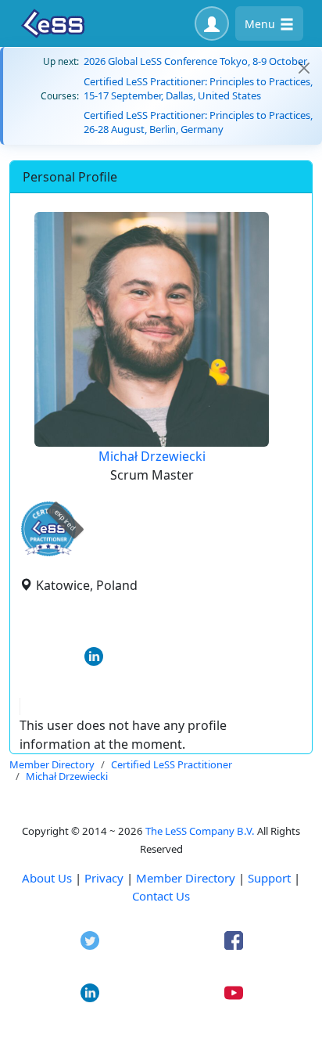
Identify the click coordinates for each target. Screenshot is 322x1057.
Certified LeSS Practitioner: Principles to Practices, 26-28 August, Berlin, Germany (198, 122)
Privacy (103, 878)
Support (269, 878)
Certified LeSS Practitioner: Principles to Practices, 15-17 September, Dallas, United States (198, 88)
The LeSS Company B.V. (200, 831)
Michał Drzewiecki (152, 456)
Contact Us (161, 896)
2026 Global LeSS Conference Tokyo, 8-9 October (195, 61)
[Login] (212, 23)
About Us (47, 878)
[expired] (48, 553)
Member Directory (185, 878)
